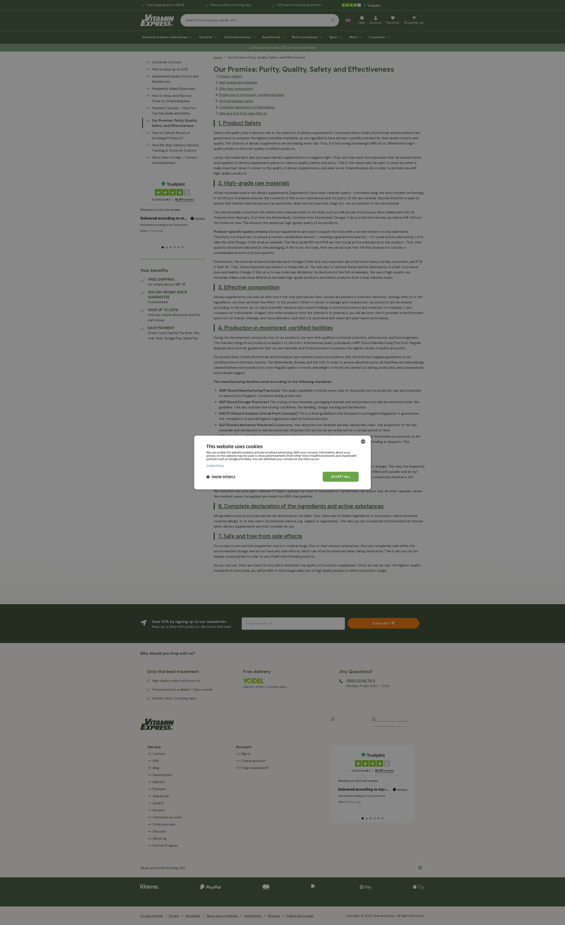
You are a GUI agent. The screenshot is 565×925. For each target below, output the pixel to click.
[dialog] (282, 462)
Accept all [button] (340, 476)
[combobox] (363, 441)
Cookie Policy (215, 465)
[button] (220, 476)
